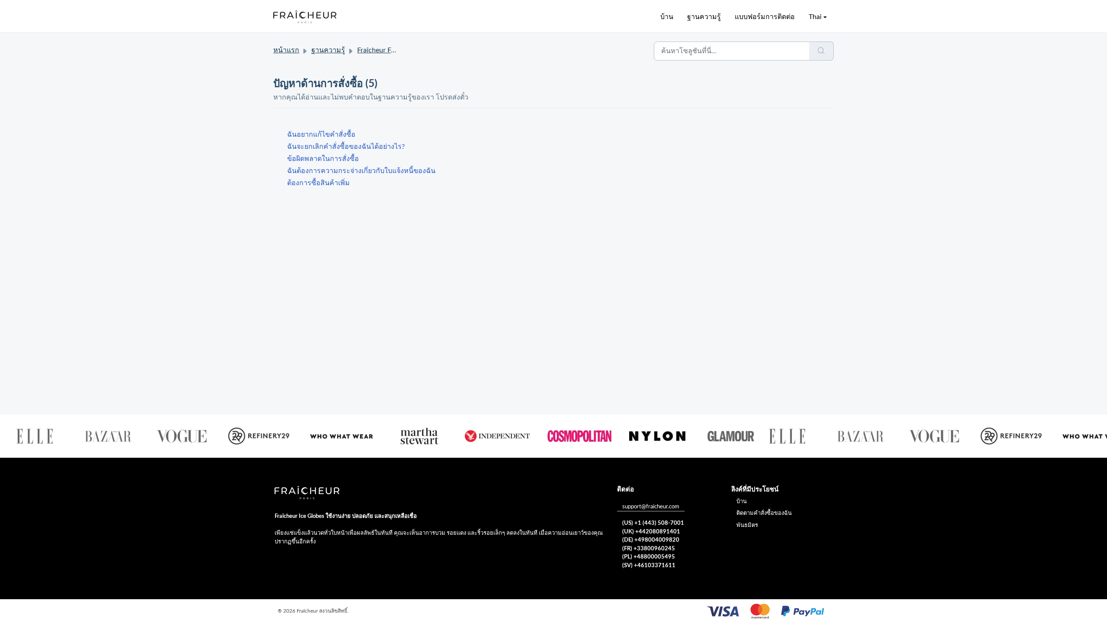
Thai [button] (815, 16)
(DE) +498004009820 (650, 540)
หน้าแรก (286, 50)
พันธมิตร (747, 525)
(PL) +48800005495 (648, 557)
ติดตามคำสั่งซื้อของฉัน (764, 513)
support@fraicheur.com (650, 507)
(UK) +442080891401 (651, 532)
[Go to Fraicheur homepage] (304, 16)
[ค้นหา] (821, 51)
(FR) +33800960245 (648, 549)
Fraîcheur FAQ (379, 50)
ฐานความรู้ (704, 16)
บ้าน (666, 16)
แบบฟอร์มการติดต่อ (765, 16)
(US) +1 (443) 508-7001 (653, 523)
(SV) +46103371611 (648, 565)
